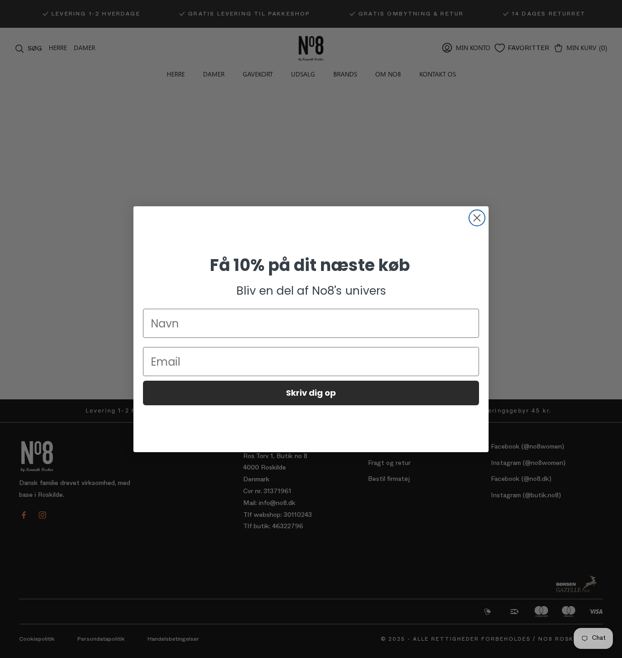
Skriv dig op (311, 392)
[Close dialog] (477, 218)
